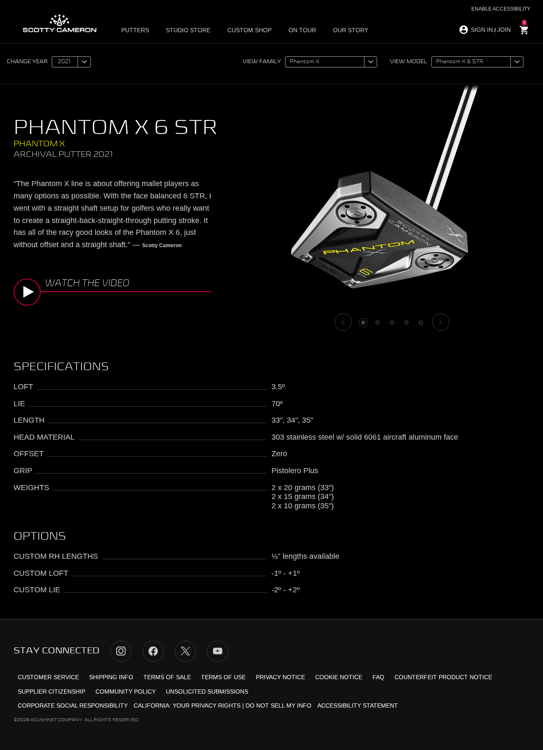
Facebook (153, 651)
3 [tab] (392, 322)
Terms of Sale (167, 677)
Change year (27, 61)
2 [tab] (377, 322)
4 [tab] (406, 322)
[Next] (440, 322)
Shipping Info (111, 677)
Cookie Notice (338, 677)
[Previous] (343, 322)
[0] (524, 30)
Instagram (121, 651)
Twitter (185, 651)
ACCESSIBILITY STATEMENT (357, 705)
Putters (135, 30)
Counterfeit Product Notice (443, 677)
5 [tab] (420, 322)
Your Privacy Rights (207, 705)
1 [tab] (363, 322)
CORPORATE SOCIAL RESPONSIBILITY (73, 705)
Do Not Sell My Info (278, 705)
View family (262, 61)
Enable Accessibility (500, 9)
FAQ (378, 677)
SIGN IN (482, 29)
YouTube (217, 651)
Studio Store (188, 30)
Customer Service (48, 677)
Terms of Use (223, 677)
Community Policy (125, 691)
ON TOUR (302, 30)
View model (408, 61)
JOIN (504, 29)
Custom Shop (249, 30)
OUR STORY (350, 30)
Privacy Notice (280, 677)
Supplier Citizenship (51, 691)
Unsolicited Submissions (207, 691)
